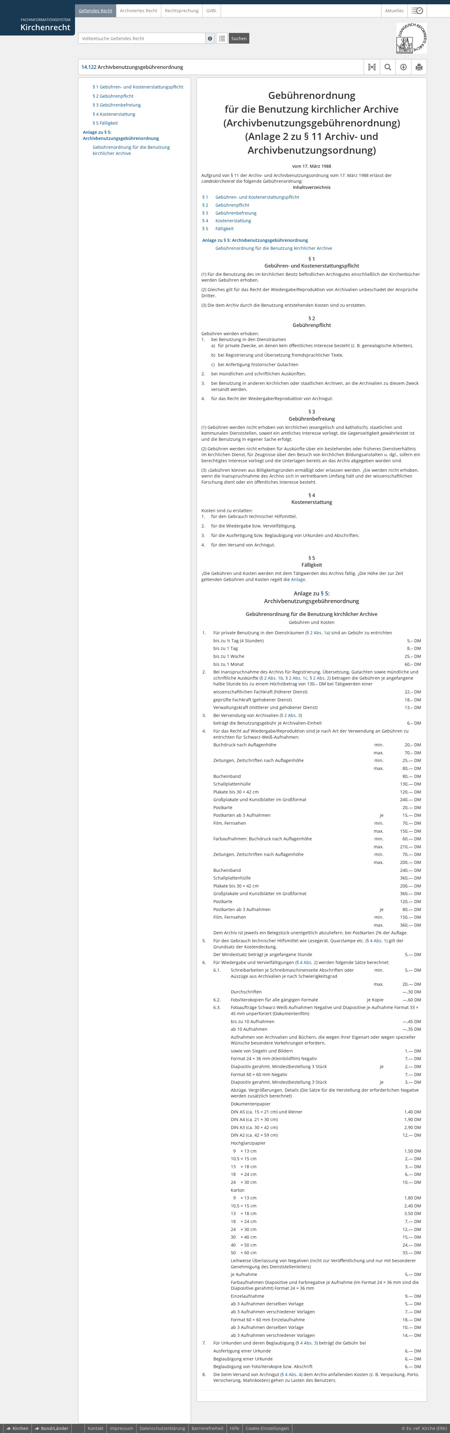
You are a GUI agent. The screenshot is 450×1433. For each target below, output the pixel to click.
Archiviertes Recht (138, 10)
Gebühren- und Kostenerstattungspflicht (257, 197)
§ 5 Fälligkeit (105, 123)
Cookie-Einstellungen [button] (267, 1428)
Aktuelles (394, 10)
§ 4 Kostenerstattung (114, 114)
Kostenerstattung (233, 220)
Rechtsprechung (182, 10)
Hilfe (234, 1428)
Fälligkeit (225, 228)
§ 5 (205, 228)
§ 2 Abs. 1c (296, 678)
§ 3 (205, 213)
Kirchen (20, 1428)
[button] (417, 10)
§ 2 (205, 205)
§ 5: (325, 593)
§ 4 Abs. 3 (307, 1343)
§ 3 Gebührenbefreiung (117, 105)
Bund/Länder (54, 1428)
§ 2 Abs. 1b (272, 678)
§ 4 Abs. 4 (291, 1374)
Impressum (121, 1428)
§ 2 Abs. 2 (319, 678)
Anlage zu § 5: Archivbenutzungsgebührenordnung (121, 135)
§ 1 (205, 197)
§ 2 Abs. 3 (291, 715)
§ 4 (205, 220)
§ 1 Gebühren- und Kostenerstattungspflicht (138, 87)
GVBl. (211, 10)
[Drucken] (419, 67)
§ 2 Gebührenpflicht (113, 96)
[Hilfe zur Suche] (210, 38)
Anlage (298, 579)
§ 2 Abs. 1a (318, 633)
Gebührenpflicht (232, 205)
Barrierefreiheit (207, 1428)
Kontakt (95, 1428)
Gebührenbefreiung (236, 213)
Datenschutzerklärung (162, 1428)
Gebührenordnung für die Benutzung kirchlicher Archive (131, 150)
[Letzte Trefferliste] (222, 38)
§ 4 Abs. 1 (376, 940)
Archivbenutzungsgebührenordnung (132, 67)
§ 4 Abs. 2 (306, 962)
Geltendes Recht (95, 10)
